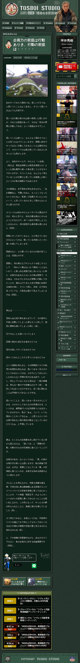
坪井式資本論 (68, 296)
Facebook (61, 23)
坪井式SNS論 (68, 288)
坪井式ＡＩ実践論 (68, 339)
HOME (6, 23)
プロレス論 (68, 344)
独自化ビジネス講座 (67, 300)
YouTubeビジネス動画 (67, 306)
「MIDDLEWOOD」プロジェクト (68, 317)
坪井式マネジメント (68, 256)
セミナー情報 (18, 23)
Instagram (8, 28)
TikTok (41, 28)
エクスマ (68, 269)
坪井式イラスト (68, 332)
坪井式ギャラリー (34, 23)
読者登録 (76, 69)
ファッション (68, 242)
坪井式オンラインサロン (68, 292)
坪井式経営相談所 (68, 284)
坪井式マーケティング (68, 273)
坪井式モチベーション (68, 262)
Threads (20, 28)
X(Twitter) (49, 23)
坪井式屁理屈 (68, 239)
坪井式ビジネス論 (31, 58)
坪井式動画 (68, 335)
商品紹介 (68, 313)
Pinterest (31, 28)
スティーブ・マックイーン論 (68, 348)
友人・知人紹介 (68, 310)
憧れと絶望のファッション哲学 (68, 246)
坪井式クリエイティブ (68, 328)
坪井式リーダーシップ (68, 278)
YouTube (73, 23)
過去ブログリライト (67, 322)
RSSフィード (67, 375)
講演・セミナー (68, 266)
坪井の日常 (18, 58)
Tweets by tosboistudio (64, 370)
